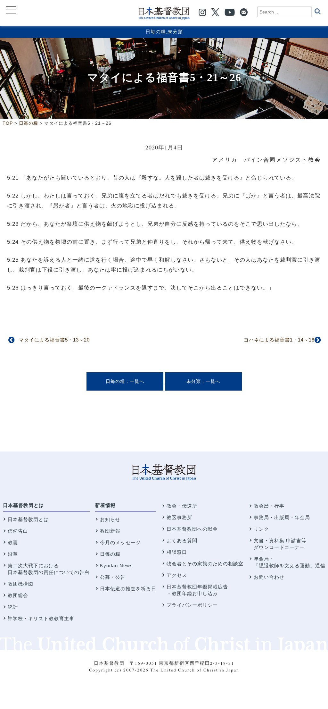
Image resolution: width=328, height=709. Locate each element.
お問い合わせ (269, 577)
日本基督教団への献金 (192, 529)
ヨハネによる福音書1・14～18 (279, 339)
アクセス (177, 575)
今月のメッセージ (120, 542)
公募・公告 (113, 577)
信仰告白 (18, 531)
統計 (13, 607)
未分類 (175, 31)
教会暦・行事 (269, 506)
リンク (261, 529)
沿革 (13, 554)
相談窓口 (177, 552)
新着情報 (105, 505)
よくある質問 (182, 540)
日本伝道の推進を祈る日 (128, 588)
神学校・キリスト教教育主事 (41, 618)
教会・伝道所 (182, 506)
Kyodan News (116, 565)
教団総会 (18, 595)
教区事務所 (179, 517)
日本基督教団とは (23, 505)
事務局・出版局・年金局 (282, 517)
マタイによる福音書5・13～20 (54, 339)
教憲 (13, 542)
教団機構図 (20, 584)
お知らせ (110, 519)
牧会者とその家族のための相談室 (205, 563)
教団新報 (110, 531)
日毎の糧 (155, 31)
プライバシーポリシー (192, 605)
